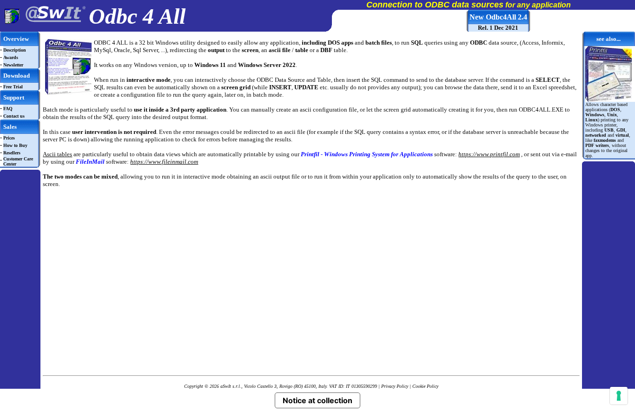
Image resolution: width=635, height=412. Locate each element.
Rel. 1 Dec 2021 (498, 27)
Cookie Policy (425, 386)
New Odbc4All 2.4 (498, 17)
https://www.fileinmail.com (164, 161)
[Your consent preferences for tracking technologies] (619, 396)
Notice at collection (317, 400)
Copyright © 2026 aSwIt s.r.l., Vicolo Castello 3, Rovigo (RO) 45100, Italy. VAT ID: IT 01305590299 (280, 386)
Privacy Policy (394, 386)
